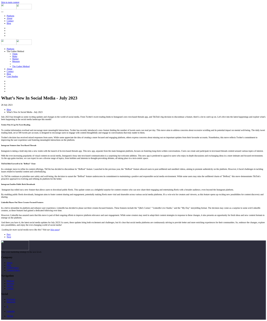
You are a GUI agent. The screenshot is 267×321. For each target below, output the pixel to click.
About (9, 18)
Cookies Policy (13, 270)
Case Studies (12, 76)
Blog (9, 23)
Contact (10, 21)
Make (14, 56)
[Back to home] (16, 8)
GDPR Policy (13, 268)
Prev (9, 234)
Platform (10, 16)
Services (10, 283)
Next (9, 237)
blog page (54, 229)
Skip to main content (10, 2)
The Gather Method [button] (15, 51)
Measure (16, 61)
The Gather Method (21, 66)
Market (15, 59)
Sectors (10, 286)
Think (15, 54)
